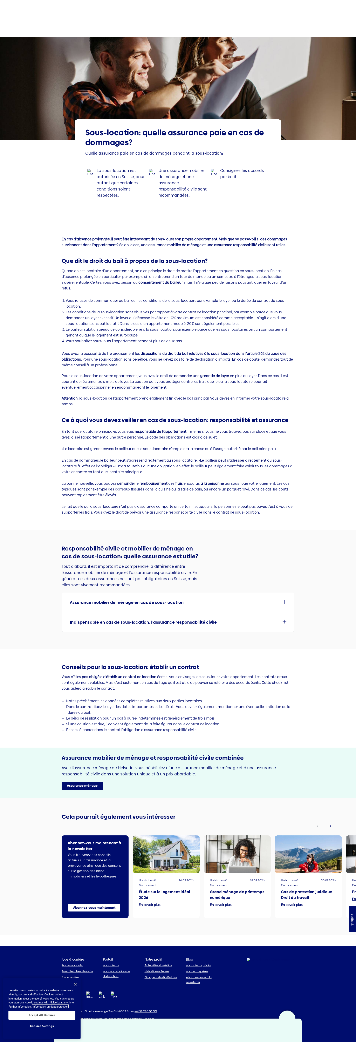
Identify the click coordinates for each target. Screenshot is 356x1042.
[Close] (75, 984)
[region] (42, 1008)
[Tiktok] (114, 1000)
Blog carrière (70, 977)
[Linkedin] (102, 996)
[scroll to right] (331, 826)
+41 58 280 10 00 (146, 1011)
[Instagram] (89, 996)
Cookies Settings (42, 1026)
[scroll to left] (322, 826)
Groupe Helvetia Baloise (161, 977)
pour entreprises (197, 971)
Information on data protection (50, 1006)
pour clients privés (198, 965)
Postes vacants (72, 965)
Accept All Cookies (42, 1015)
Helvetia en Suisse (157, 971)
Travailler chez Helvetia (77, 971)
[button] (178, 602)
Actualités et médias (158, 965)
